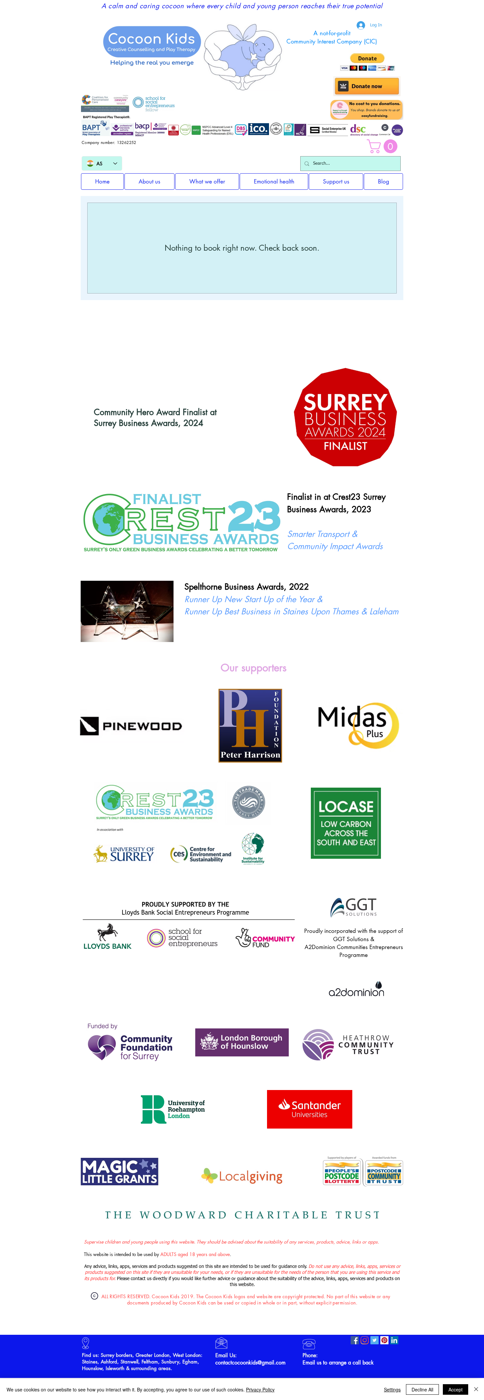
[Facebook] (355, 1340)
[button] (384, 146)
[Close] (476, 1389)
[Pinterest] (384, 1340)
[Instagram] (365, 1340)
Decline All (422, 1389)
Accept (455, 1389)
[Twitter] (374, 1340)
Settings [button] (392, 1389)
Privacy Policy (260, 1389)
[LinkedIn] (394, 1340)
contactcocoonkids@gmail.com (250, 1362)
